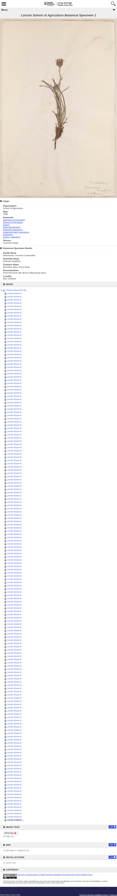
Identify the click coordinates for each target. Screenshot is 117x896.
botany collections (11, 237)
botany (6, 225)
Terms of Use (15, 895)
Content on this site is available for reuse (93, 895)
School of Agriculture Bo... (16, 290)
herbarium (8, 234)
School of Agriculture (13, 222)
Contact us (113, 895)
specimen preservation (14, 220)
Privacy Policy (5, 895)
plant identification (11, 227)
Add (111, 827)
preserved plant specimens (16, 232)
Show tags (9, 833)
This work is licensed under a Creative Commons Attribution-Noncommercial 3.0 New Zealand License (54, 875)
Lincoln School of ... (15, 293)
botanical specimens (13, 229)
